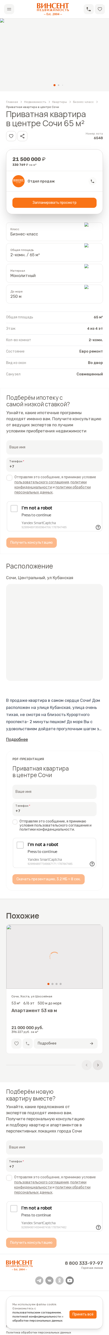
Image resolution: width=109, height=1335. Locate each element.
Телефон (15, 461)
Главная (12, 102)
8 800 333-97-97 (84, 1263)
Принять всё (83, 1314)
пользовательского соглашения (41, 482)
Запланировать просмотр (55, 202)
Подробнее (17, 739)
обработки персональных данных (37, 1320)
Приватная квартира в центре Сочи (32, 107)
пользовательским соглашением (36, 1312)
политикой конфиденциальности (36, 1316)
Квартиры (59, 102)
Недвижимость (35, 102)
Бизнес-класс (83, 102)
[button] (89, 9)
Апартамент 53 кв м (34, 1010)
